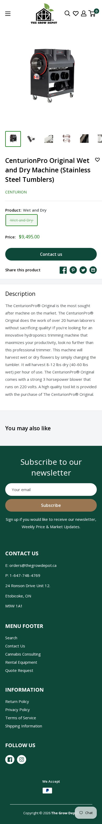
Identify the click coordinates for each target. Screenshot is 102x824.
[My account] (83, 13)
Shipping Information (23, 725)
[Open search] (67, 13)
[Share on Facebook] (63, 270)
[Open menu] (7, 14)
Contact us (51, 254)
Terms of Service (20, 717)
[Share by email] (93, 270)
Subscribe (51, 505)
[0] (92, 13)
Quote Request (19, 670)
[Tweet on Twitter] (83, 270)
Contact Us (15, 645)
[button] (97, 161)
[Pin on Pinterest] (73, 270)
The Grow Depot (65, 813)
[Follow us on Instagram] (21, 759)
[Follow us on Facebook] (9, 759)
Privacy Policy (17, 709)
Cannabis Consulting (23, 654)
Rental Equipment (21, 662)
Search (11, 637)
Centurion (16, 191)
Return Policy (17, 701)
